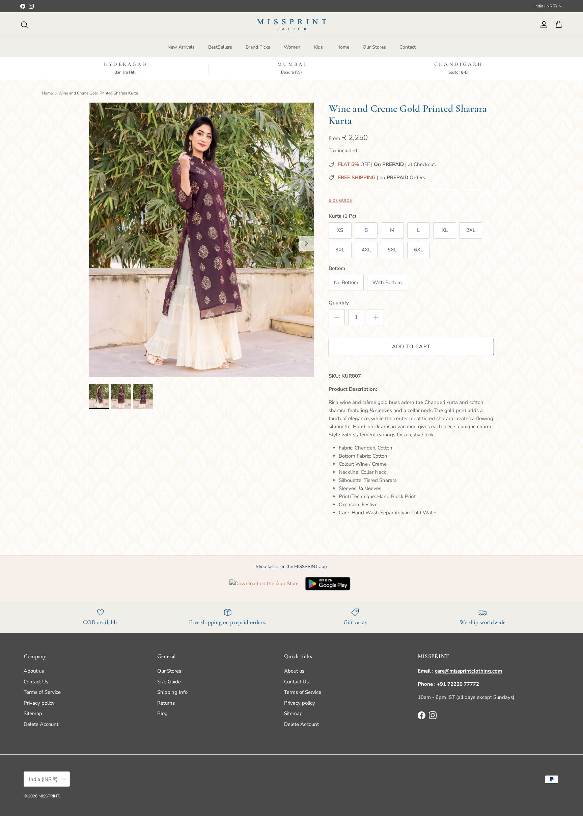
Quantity (339, 302)
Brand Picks (258, 47)
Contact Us (36, 681)
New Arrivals (181, 47)
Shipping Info (172, 692)
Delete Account (41, 724)
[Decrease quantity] (337, 317)
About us (34, 671)
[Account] (542, 25)
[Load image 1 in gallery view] (201, 240)
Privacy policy (39, 703)
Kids (318, 47)
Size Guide (340, 200)
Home (342, 47)
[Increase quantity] (376, 317)
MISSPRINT (48, 796)
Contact (407, 47)
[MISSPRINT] (291, 24)
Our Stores (374, 47)
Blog (162, 713)
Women (292, 47)
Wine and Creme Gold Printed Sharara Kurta (98, 93)
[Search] (24, 25)
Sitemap (33, 713)
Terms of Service (42, 692)
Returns (166, 703)
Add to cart (411, 346)
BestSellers (220, 47)
